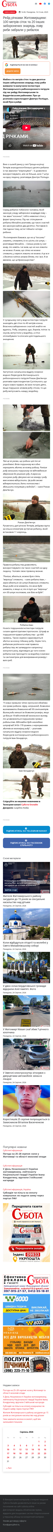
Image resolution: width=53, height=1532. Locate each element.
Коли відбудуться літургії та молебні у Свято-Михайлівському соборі (25, 944)
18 (14, 1453)
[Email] (36, 4)
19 (20, 1453)
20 (26, 1453)
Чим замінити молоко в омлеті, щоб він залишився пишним (22, 1420)
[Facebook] (45, 4)
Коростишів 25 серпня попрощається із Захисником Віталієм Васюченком (26, 1121)
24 (8, 1457)
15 (39, 1449)
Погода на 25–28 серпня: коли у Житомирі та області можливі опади (24, 1155)
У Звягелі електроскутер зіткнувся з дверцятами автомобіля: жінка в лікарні (24, 1076)
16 (45, 1449)
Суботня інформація (12, 1150)
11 (14, 1449)
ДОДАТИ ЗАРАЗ (13, 71)
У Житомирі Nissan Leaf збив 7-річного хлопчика (26, 1031)
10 (8, 1449)
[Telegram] (49, 4)
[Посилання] (9, 3)
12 (20, 1449)
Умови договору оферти (14, 1521)
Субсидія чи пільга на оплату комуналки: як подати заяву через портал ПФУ (23, 1195)
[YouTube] (40, 4)
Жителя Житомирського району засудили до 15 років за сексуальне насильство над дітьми (24, 899)
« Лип (9, 1468)
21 (33, 1453)
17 (8, 1453)
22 (39, 1453)
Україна (27, 1189)
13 (26, 1449)
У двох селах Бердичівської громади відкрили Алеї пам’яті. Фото (24, 987)
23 (45, 1453)
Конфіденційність (11, 1524)
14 (33, 1449)
